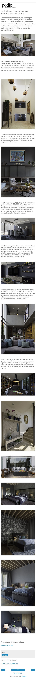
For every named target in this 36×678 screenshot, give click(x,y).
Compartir (4, 655)
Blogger (24, 676)
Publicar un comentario (9, 664)
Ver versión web (18, 673)
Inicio (18, 669)
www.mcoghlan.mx (7, 645)
